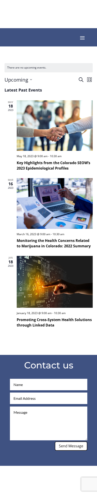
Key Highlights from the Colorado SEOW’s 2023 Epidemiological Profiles (53, 165)
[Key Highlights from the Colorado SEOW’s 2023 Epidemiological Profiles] (55, 125)
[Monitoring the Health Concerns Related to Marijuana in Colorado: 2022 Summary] (55, 203)
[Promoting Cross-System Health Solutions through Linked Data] (55, 282)
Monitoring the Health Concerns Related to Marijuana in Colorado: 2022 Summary (54, 243)
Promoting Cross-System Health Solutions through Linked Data (54, 322)
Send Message (71, 445)
